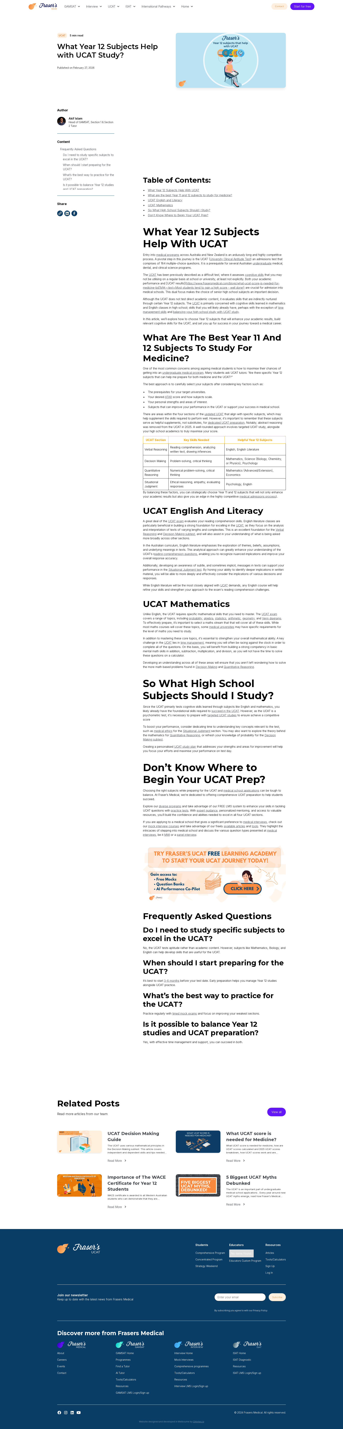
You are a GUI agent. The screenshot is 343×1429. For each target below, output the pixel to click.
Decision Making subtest (179, 534)
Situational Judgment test (185, 569)
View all (277, 1112)
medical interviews (255, 822)
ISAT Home (239, 1353)
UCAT (111, 6)
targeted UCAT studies (222, 715)
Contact (279, 6)
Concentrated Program (208, 1259)
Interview (92, 6)
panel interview (186, 835)
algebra (208, 618)
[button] (72, 6)
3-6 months (171, 980)
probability (195, 618)
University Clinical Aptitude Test (230, 259)
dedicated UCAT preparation (226, 422)
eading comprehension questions (175, 554)
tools (255, 826)
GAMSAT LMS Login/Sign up (132, 1392)
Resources (122, 1386)
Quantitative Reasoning (239, 667)
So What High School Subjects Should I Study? (179, 210)
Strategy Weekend (206, 1266)
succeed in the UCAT (225, 711)
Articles (269, 1252)
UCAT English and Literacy (165, 200)
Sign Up (270, 1266)
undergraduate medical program (182, 372)
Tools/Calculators (275, 1259)
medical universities (221, 627)
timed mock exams (184, 1013)
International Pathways (156, 6)
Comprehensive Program (210, 1252)
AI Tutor (120, 1372)
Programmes (123, 1359)
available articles (234, 826)
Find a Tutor (123, 1366)
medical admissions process (258, 496)
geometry (248, 618)
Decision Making (206, 667)
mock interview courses (163, 826)
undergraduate (262, 263)
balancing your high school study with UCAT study (206, 312)
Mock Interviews (183, 1359)
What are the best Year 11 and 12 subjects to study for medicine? (190, 195)
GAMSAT (70, 6)
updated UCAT (214, 414)
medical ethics (163, 731)
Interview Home (183, 1353)
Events (61, 1366)
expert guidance (207, 810)
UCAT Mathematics (160, 205)
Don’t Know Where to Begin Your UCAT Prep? (178, 215)
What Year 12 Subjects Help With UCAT (173, 190)
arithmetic (234, 618)
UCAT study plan (185, 746)
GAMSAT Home (125, 1353)
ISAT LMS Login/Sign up (247, 1372)
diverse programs (170, 806)
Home (185, 6)
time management (192, 642)
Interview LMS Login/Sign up (191, 1386)
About (60, 1353)
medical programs (167, 255)
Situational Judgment (196, 731)
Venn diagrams (271, 618)
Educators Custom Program (245, 1260)
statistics (220, 618)
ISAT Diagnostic (242, 1359)
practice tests (179, 810)
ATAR (168, 397)
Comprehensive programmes (191, 1366)
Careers (62, 1359)
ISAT (128, 6)
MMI (167, 835)
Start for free (302, 6)
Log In (269, 1272)
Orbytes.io (198, 1421)
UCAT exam (176, 521)
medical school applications (241, 790)
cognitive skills (254, 275)
